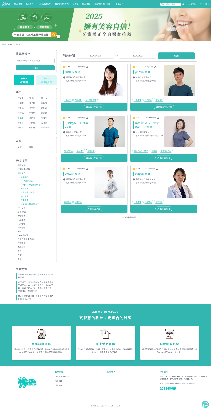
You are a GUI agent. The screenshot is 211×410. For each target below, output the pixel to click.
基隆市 (21, 98)
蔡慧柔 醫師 (142, 174)
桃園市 (21, 103)
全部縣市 (45, 128)
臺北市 (44, 98)
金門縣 (32, 128)
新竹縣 (32, 103)
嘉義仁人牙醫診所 (143, 77)
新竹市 (44, 103)
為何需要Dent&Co (62, 377)
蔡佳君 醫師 (73, 174)
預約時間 (69, 55)
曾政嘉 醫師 (142, 72)
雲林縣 (32, 113)
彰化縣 (44, 108)
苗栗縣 (21, 108)
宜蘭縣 (32, 123)
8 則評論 (149, 67)
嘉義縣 (44, 113)
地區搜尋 (29, 4)
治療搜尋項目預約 (102, 4)
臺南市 (32, 118)
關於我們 (111, 372)
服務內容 (59, 372)
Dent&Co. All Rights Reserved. (108, 406)
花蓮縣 (44, 123)
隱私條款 (58, 385)
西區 (31, 147)
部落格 (75, 4)
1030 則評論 (151, 117)
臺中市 (32, 108)
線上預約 (18, 4)
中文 (205, 4)
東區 (20, 147)
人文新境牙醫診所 (143, 132)
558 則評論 (150, 168)
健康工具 (119, 4)
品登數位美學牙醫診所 (76, 77)
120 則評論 (80, 117)
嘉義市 (21, 118)
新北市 (32, 98)
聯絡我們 (164, 372)
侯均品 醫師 (73, 72)
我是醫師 (192, 4)
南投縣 (21, 113)
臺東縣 (21, 128)
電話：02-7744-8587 (168, 377)
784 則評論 (80, 168)
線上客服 (86, 4)
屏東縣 (21, 123)
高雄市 (44, 118)
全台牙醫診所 (45, 4)
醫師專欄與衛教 (62, 4)
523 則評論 (80, 67)
